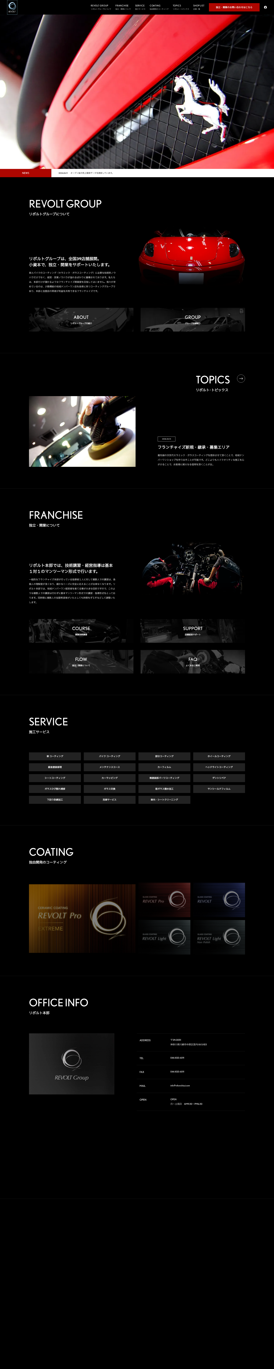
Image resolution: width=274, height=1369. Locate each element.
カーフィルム (164, 767)
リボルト (177, 1251)
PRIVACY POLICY (125, 1324)
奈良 (221, 1268)
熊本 (206, 1286)
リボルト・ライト (181, 1258)
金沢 (221, 1264)
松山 (206, 1282)
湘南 (206, 1259)
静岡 (206, 1264)
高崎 (206, 1241)
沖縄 (235, 1286)
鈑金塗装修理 (55, 767)
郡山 (221, 1236)
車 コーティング (55, 756)
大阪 (235, 1268)
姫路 (221, 1273)
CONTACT (119, 1312)
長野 (221, 1259)
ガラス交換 (109, 789)
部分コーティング (164, 756)
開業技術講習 (117, 1257)
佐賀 (221, 1282)
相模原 (236, 1254)
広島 (206, 1277)
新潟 (235, 1236)
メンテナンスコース (109, 767)
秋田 (235, 1232)
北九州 (236, 1282)
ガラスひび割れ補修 (55, 789)
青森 (221, 1232)
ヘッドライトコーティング (219, 767)
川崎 (221, 1254)
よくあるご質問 (118, 1276)
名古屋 (207, 1268)
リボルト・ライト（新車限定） (186, 1264)
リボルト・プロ (180, 1245)
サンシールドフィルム (219, 789)
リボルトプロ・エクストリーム (186, 1239)
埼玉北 (207, 1245)
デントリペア (219, 778)
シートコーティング (55, 778)
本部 (206, 1232)
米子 (235, 1273)
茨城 (235, 1241)
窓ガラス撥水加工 (164, 789)
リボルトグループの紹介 (121, 1233)
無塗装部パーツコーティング (164, 778)
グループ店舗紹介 (118, 1239)
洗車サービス (109, 799)
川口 (221, 1245)
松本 (235, 1259)
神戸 (206, 1273)
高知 (235, 1277)
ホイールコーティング (219, 756)
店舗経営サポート (118, 1263)
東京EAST (237, 1250)
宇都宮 (221, 1241)
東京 (221, 1250)
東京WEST (209, 1254)
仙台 (206, 1236)
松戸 (206, 1250)
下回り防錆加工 (55, 799)
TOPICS (117, 1287)
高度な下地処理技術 (181, 1233)
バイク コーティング (109, 756)
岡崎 (235, 1264)
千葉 (235, 1245)
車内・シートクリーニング (164, 799)
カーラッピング (110, 778)
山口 (221, 1277)
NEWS (116, 1299)
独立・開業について (119, 1270)
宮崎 (221, 1286)
